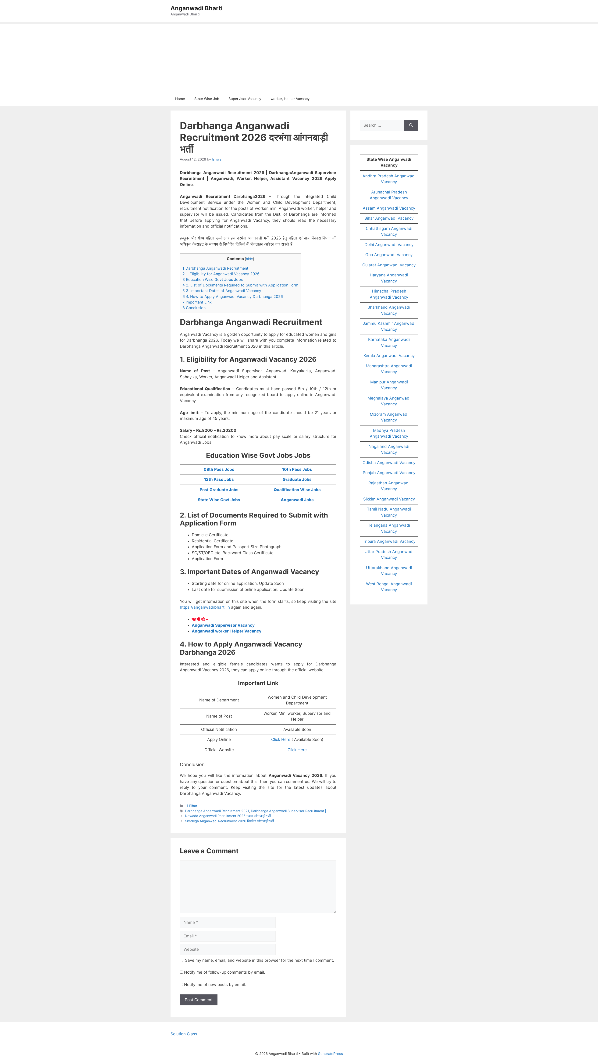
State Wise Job (206, 98)
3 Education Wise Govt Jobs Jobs (212, 279)
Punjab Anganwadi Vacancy (389, 472)
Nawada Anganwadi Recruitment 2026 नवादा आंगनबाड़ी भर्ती (228, 816)
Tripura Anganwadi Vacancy (389, 541)
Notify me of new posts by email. (215, 984)
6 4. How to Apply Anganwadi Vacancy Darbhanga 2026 (232, 296)
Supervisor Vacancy (244, 98)
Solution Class (184, 1034)
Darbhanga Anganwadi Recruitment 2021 (217, 811)
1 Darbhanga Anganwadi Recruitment (215, 268)
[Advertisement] (299, 56)
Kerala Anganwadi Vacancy (389, 355)
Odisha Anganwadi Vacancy (389, 462)
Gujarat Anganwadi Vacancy (389, 265)
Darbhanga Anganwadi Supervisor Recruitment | (288, 811)
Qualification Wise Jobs (297, 489)
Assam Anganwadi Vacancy (389, 208)
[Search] (411, 125)
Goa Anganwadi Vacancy (389, 254)
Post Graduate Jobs (219, 489)
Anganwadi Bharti (197, 8)
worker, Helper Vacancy (290, 98)
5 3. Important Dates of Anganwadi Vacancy (221, 290)
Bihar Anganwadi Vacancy (388, 218)
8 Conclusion (194, 307)
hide (249, 259)
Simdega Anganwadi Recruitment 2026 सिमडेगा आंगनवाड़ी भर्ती (229, 821)
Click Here (280, 739)
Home (180, 98)
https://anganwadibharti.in (205, 607)
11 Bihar (191, 806)
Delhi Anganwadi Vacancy (389, 244)
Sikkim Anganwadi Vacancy (389, 499)
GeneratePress (330, 1053)
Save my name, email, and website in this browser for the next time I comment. (259, 960)
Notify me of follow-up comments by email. (224, 972)
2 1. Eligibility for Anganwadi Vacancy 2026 (221, 274)
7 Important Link (197, 302)
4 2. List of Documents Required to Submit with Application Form (240, 285)
